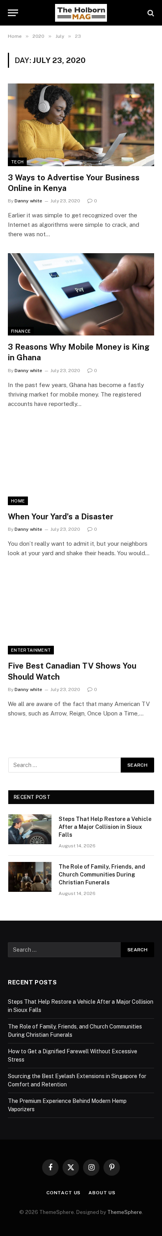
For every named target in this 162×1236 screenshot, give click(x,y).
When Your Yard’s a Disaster (60, 516)
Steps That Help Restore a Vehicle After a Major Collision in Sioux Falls (105, 827)
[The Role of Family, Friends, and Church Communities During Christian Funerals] (30, 877)
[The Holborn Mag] (81, 13)
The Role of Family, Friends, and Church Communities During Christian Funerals (102, 875)
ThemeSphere (124, 1212)
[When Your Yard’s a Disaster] (81, 464)
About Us (102, 1192)
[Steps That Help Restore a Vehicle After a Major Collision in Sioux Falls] (30, 829)
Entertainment (31, 650)
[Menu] (13, 13)
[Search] (150, 13)
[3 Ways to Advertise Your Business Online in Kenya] (81, 124)
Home (18, 500)
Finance (21, 331)
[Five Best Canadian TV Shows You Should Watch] (81, 613)
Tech (17, 161)
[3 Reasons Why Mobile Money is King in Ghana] (81, 294)
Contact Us (63, 1192)
